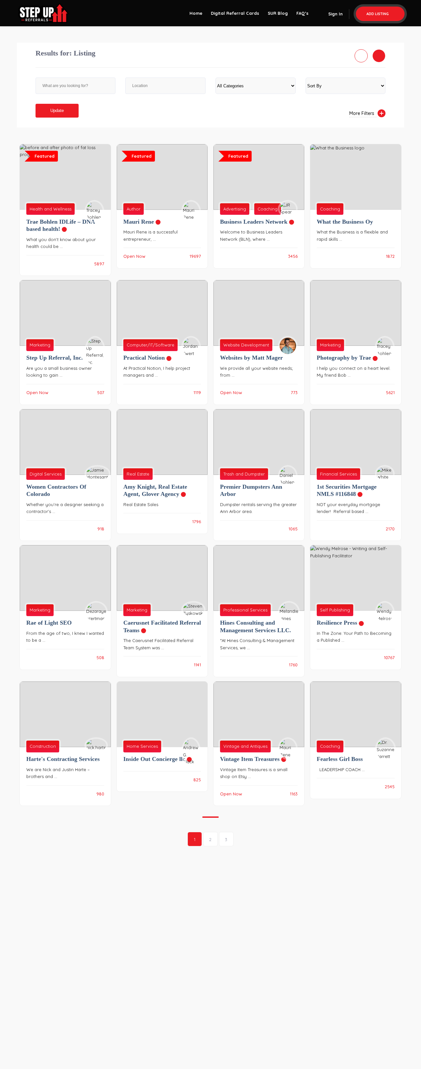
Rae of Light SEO (49, 622)
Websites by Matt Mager (251, 357)
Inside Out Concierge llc (157, 759)
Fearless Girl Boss (340, 759)
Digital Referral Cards (235, 13)
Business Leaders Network (257, 221)
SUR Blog (278, 13)
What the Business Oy (345, 221)
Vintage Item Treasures (253, 759)
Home (195, 13)
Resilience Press (340, 622)
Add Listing (378, 13)
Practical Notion (147, 357)
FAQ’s (302, 13)
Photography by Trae (347, 357)
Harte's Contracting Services (63, 759)
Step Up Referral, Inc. (54, 357)
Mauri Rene (142, 221)
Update (57, 110)
